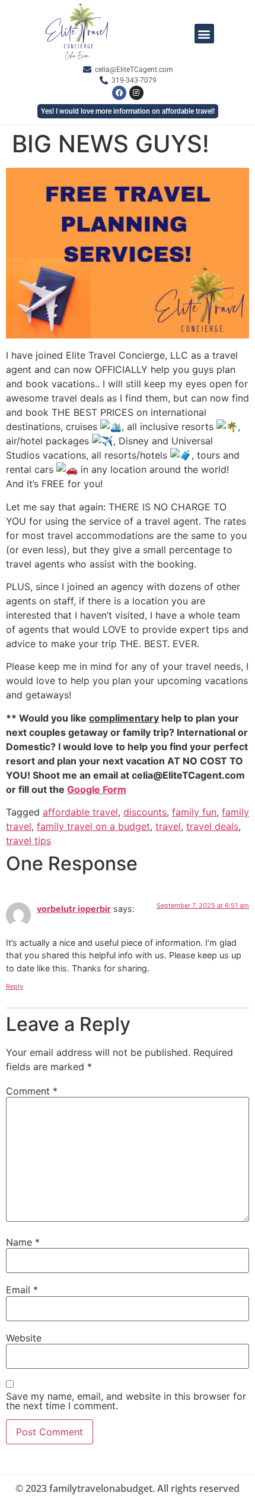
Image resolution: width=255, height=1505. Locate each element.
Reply (14, 986)
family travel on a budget (93, 826)
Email (22, 1289)
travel (168, 826)
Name (23, 1242)
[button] (204, 33)
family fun (194, 812)
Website (24, 1338)
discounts (145, 812)
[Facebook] (119, 93)
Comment (32, 1091)
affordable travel (80, 812)
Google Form (96, 789)
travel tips (28, 840)
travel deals (212, 826)
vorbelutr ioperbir (74, 909)
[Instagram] (136, 93)
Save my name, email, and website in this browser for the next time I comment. (126, 1400)
